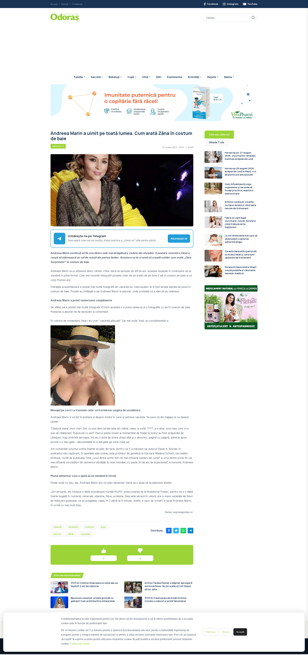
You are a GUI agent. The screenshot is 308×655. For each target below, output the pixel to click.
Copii (131, 77)
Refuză (225, 632)
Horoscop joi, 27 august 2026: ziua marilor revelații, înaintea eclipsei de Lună (240, 155)
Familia (78, 77)
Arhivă (64, 4)
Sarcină (96, 77)
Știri (158, 77)
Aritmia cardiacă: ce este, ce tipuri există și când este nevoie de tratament (240, 205)
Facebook (212, 4)
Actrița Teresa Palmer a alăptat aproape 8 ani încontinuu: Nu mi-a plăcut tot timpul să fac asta (168, 586)
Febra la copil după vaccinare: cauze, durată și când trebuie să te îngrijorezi (240, 222)
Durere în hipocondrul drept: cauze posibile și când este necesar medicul (241, 270)
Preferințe (210, 632)
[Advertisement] (154, 45)
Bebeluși (114, 77)
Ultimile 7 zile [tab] (216, 142)
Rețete (211, 77)
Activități (193, 77)
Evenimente (174, 77)
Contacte (77, 4)
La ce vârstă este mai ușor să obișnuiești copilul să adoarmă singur (241, 238)
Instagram (232, 4)
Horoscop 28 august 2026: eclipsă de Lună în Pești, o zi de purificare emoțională (240, 171)
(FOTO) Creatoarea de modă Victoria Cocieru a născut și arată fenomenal (165, 599)
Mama (228, 77)
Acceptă (240, 632)
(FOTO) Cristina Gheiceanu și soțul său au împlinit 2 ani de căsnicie (94, 584)
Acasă (54, 4)
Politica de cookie (80, 643)
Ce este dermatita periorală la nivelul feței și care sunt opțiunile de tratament (241, 254)
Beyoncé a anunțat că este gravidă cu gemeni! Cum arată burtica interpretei (93, 599)
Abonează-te (179, 238)
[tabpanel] (231, 214)
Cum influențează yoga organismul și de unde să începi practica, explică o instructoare (239, 189)
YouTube (252, 4)
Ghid (145, 77)
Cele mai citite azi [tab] (219, 134)
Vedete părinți (58, 146)
